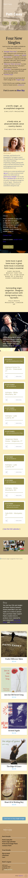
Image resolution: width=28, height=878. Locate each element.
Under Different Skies (14, 659)
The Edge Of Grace (14, 766)
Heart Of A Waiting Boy (14, 802)
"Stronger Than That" (10, 52)
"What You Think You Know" (12, 64)
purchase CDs (11, 179)
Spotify (24, 55)
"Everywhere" (8, 57)
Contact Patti (7, 235)
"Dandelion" (7, 69)
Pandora (16, 55)
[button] (20, 4)
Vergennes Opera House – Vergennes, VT (13, 440)
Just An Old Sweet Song (14, 694)
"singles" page (20, 80)
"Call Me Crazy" (8, 75)
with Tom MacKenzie (11, 386)
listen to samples (15, 622)
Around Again (14, 730)
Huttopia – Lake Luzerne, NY (11, 417)
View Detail (19, 376)
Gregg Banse (20, 876)
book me (17, 346)
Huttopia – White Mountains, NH (11, 393)
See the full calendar (11, 529)
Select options (14, 655)
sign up (5, 173)
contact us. (21, 85)
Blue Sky (21, 90)
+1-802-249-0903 (8, 870)
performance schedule (10, 177)
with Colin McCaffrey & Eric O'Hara (14, 361)
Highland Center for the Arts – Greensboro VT (13, 369)
